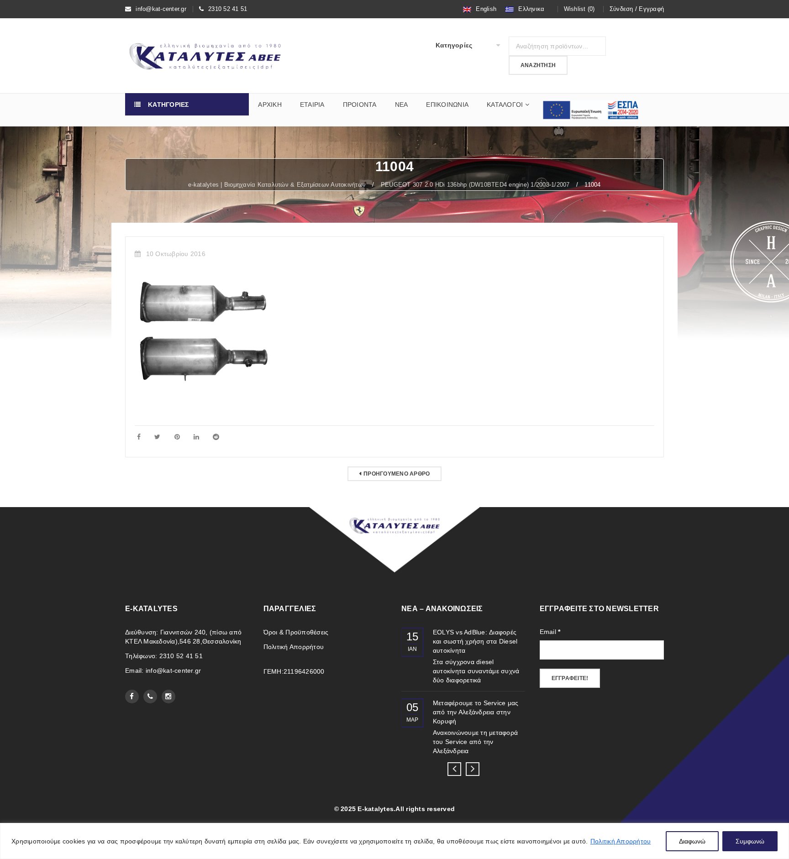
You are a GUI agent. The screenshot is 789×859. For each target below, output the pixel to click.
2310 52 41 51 (227, 8)
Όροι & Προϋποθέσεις (296, 632)
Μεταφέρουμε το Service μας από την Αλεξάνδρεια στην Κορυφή (476, 712)
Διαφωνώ (692, 841)
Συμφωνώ (750, 841)
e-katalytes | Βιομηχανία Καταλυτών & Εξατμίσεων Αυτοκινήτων (277, 184)
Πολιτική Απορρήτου (620, 841)
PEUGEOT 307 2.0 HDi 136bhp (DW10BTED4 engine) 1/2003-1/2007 (475, 184)
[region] (394, 841)
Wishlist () (579, 8)
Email (550, 631)
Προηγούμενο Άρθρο (396, 474)
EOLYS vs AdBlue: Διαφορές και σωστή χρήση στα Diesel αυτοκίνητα (475, 641)
